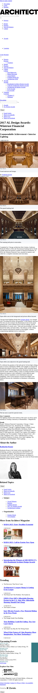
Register (6, 7)
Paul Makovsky (12, 30)
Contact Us (13, 683)
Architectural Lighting (13, 508)
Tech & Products (8, 27)
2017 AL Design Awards (14, 506)
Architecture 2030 (12, 37)
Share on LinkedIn (9, 115)
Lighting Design (12, 504)
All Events (3, 663)
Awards (6, 38)
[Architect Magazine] (19, 14)
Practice (6, 25)
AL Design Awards (9, 107)
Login (5, 5)
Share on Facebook (9, 118)
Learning (6, 48)
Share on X (7, 116)
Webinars (10, 51)
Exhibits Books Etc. (13, 35)
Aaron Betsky (11, 33)
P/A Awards (10, 46)
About (2, 683)
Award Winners (12, 501)
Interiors (9, 503)
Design (6, 24)
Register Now (4, 648)
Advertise (7, 683)
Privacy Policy (21, 683)
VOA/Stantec (11, 516)
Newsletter (7, 4)
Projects (6, 20)
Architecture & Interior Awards (16, 43)
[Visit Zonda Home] (8, 689)
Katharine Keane (7, 174)
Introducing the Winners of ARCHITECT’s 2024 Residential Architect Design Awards (20, 561)
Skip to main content (6, 1)
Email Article (7, 113)
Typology (10, 22)
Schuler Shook (25, 319)
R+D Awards (11, 45)
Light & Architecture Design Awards (18, 42)
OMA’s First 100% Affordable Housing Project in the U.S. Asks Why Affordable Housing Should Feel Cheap (19, 600)
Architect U (10, 50)
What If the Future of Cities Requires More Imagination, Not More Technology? (20, 633)
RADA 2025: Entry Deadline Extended (18, 525)
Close (2, 692)
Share (2, 110)
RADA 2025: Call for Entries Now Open (19, 542)
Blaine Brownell (12, 32)
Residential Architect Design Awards (18, 40)
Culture (6, 28)
